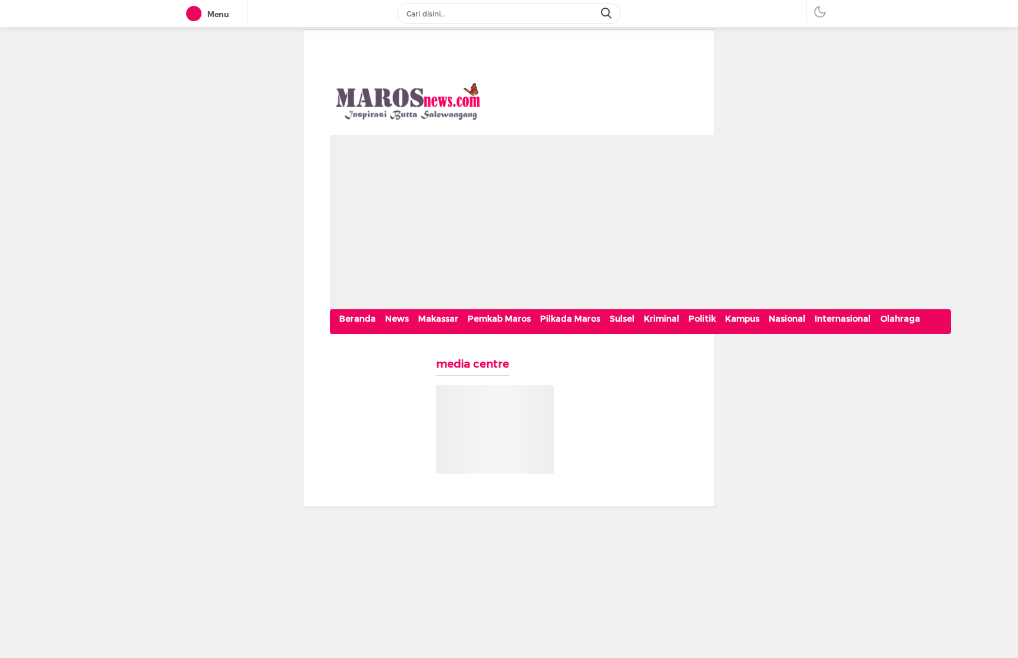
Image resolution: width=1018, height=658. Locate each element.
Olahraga (900, 318)
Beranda (357, 318)
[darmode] (820, 11)
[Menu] (196, 14)
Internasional (843, 318)
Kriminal (661, 318)
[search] (607, 14)
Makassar (438, 318)
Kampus (742, 318)
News (397, 318)
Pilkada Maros (570, 318)
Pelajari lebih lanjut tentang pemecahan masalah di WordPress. (488, 458)
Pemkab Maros (499, 318)
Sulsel (622, 318)
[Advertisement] (640, 217)
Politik (702, 318)
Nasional (787, 318)
